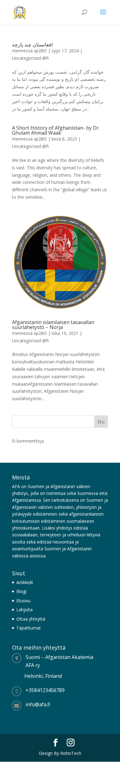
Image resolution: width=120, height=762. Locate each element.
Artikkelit (24, 582)
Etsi (101, 422)
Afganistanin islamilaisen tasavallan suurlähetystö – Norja (53, 325)
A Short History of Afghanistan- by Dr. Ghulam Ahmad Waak (56, 130)
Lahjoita (24, 610)
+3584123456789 (45, 690)
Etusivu (23, 601)
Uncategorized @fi (30, 58)
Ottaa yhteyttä (30, 619)
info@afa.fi (38, 704)
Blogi (21, 591)
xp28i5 (40, 51)
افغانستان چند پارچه (32, 44)
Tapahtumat (28, 628)
